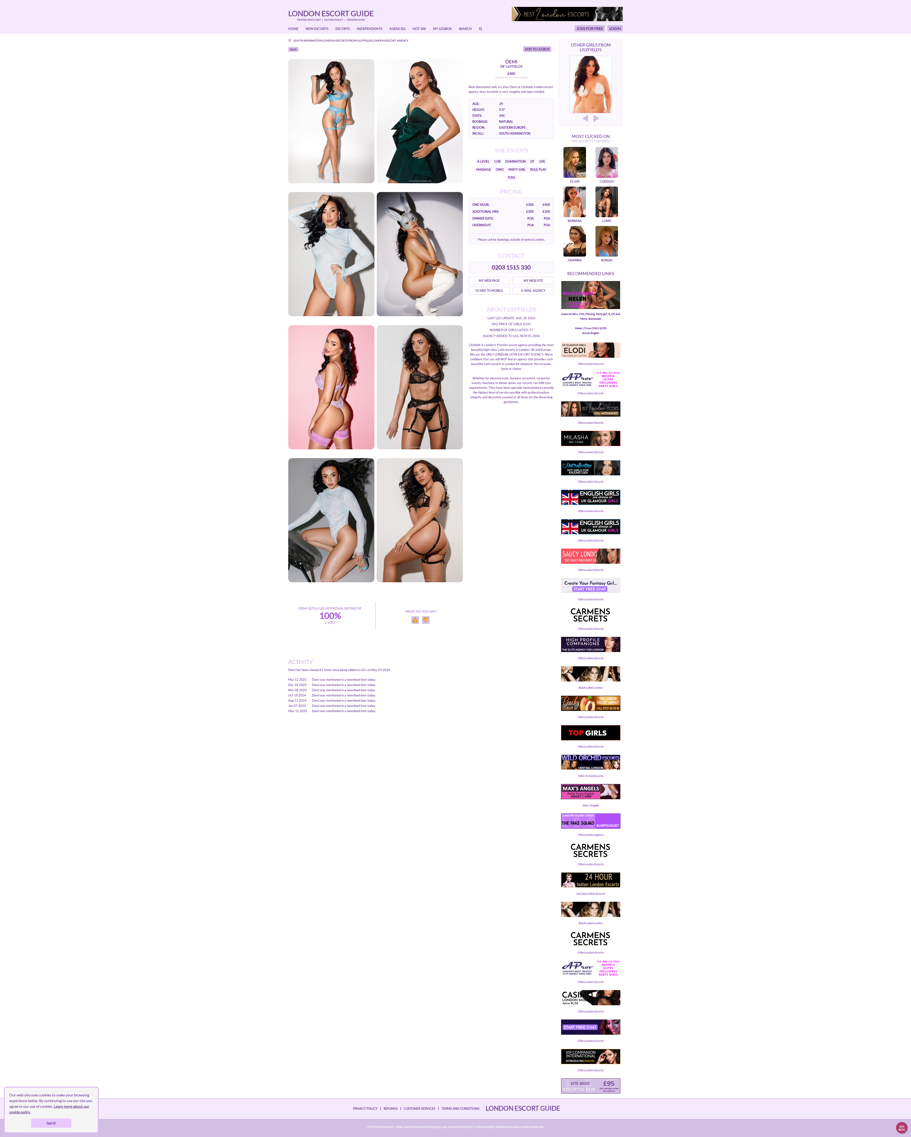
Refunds (391, 1108)
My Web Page (489, 280)
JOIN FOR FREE (589, 28)
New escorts (317, 29)
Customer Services (419, 1108)
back (293, 49)
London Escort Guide (331, 13)
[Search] (480, 28)
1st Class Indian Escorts (590, 893)
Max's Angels (591, 805)
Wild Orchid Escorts (590, 776)
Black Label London (591, 687)
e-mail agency (533, 290)
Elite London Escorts (591, 364)
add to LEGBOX (537, 49)
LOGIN (615, 28)
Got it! (51, 1123)
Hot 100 (419, 29)
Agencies (397, 29)
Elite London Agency (591, 834)
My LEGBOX (442, 29)
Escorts (342, 29)
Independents (369, 29)
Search (465, 29)
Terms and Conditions (460, 1108)
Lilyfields (364, 40)
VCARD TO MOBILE (489, 290)
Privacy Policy (365, 1108)
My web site (533, 280)
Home (293, 29)
